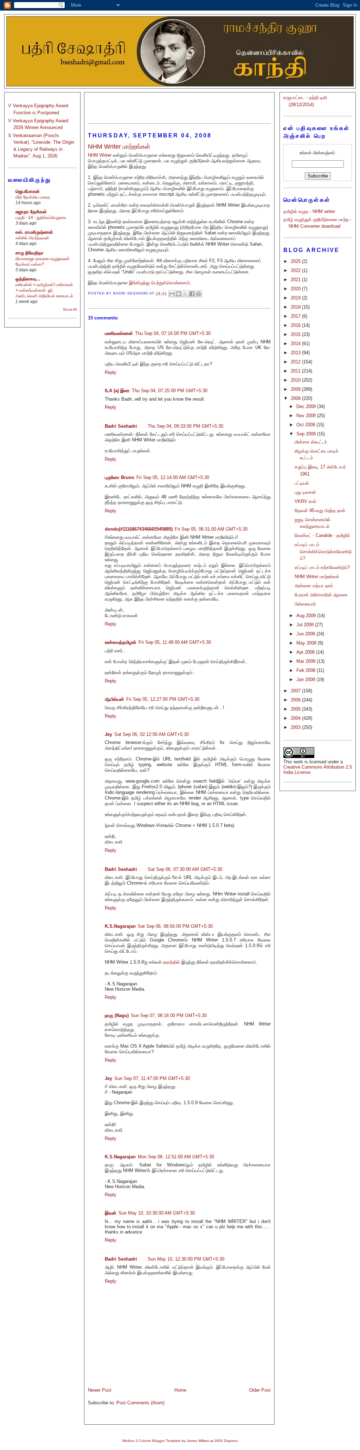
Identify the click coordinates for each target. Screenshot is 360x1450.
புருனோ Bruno (119, 477)
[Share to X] (185, 293)
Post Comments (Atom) (140, 1402)
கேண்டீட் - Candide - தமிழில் (322, 535)
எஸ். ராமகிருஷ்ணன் (34, 232)
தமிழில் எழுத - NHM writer (309, 211)
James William (198, 1441)
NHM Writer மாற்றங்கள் (317, 576)
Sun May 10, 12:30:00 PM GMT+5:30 (186, 1259)
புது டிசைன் (305, 492)
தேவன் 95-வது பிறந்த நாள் (320, 510)
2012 (296, 361)
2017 (296, 316)
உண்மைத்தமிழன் (120, 642)
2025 (296, 261)
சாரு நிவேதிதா (29, 252)
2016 (296, 325)
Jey (108, 734)
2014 (296, 343)
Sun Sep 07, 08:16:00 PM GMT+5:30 (169, 1015)
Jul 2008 (305, 624)
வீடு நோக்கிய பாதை (32, 197)
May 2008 (307, 643)
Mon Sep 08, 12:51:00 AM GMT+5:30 (176, 1156)
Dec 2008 (306, 406)
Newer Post (99, 1390)
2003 (296, 727)
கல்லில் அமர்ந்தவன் (32, 237)
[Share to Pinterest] (198, 293)
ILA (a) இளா (117, 390)
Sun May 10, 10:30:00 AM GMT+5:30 (156, 1213)
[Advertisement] (179, 104)
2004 (296, 718)
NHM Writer (99, 155)
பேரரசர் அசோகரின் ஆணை (321, 594)
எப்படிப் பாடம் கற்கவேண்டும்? (322, 567)
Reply (110, 372)
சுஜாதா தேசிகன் (31, 211)
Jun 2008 (306, 633)
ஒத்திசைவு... (27, 278)
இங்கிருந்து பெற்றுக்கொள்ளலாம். (160, 282)
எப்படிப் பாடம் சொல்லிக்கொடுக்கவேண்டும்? (323, 551)
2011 (296, 371)
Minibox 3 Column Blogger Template (151, 1441)
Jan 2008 (306, 679)
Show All (70, 309)
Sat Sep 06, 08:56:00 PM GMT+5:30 (175, 926)
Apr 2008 (306, 652)
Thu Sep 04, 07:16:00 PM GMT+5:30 (173, 333)
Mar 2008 (306, 661)
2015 (296, 334)
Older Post (260, 1390)
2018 (296, 307)
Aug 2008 (306, 615)
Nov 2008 (306, 415)
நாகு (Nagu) (117, 1015)
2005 (296, 709)
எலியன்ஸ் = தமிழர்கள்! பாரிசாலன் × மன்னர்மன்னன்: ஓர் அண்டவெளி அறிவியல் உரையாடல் (44, 290)
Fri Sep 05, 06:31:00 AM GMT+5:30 (211, 529)
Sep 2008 (306, 433)
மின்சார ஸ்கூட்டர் (311, 442)
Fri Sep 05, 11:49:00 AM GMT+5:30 (175, 642)
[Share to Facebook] (191, 293)
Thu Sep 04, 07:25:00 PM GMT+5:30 (169, 390)
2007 (296, 690)
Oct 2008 (306, 424)
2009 (296, 389)
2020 (296, 288)
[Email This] (171, 293)
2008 (296, 398)
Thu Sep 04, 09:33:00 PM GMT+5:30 (185, 426)
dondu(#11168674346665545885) (139, 529)
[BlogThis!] (178, 293)
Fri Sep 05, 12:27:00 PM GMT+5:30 (162, 699)
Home (180, 1390)
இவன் (110, 1213)
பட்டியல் (302, 483)
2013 (296, 352)
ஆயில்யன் (114, 699)
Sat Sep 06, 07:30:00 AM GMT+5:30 (185, 869)
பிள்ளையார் (305, 604)
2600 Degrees (226, 1441)
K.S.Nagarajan (120, 926)
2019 (296, 297)
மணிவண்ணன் (119, 333)
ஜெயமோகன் (27, 191)
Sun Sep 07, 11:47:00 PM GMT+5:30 (152, 1078)
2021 (296, 279)
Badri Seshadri (121, 426)
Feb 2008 (306, 670)
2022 (296, 270)
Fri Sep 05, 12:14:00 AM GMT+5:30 (172, 477)
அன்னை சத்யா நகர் (314, 585)
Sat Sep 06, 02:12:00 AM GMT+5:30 (151, 734)
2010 (296, 380)
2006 (296, 700)
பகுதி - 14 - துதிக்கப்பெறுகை (40, 217)
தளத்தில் (171, 962)
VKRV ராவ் (305, 501)
